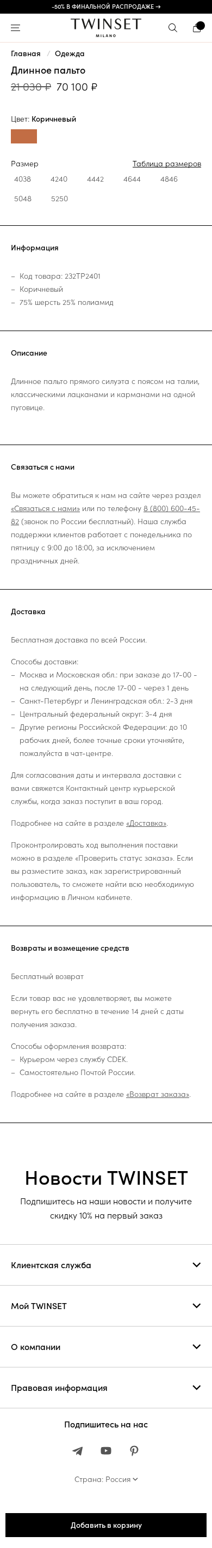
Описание (29, 353)
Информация (35, 248)
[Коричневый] (24, 137)
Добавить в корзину (106, 1525)
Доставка (28, 611)
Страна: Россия (102, 1479)
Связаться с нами (42, 467)
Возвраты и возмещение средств (70, 948)
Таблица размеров (167, 163)
